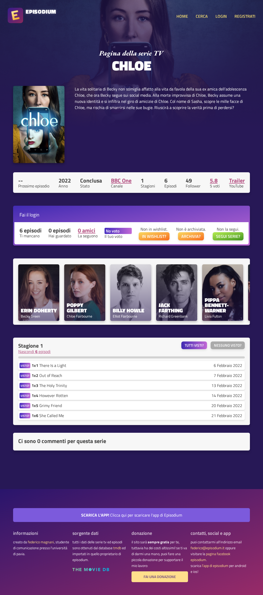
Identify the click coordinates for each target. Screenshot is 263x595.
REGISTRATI (244, 16)
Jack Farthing (171, 307)
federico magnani (41, 542)
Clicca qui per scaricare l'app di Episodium (131, 515)
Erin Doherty (39, 310)
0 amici (86, 230)
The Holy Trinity (49, 385)
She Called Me (48, 415)
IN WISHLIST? (154, 236)
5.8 (214, 180)
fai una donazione (160, 577)
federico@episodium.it (207, 548)
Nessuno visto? (227, 345)
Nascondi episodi (34, 351)
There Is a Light (49, 365)
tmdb (117, 548)
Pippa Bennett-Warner (217, 305)
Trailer (237, 180)
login (34, 214)
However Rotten (50, 395)
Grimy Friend (47, 405)
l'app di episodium (215, 566)
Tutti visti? (194, 345)
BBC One (121, 180)
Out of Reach (47, 375)
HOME (182, 16)
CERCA (202, 16)
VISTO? (25, 365)
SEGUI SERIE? (228, 236)
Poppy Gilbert (77, 307)
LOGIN (221, 16)
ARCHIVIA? (191, 236)
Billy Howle (128, 310)
